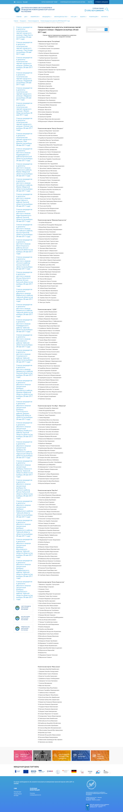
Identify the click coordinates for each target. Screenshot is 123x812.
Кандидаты (23, 21)
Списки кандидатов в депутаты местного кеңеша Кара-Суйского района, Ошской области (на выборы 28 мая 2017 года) (24, 200)
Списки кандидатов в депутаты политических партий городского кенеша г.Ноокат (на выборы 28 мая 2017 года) (24, 124)
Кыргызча (19, 2)
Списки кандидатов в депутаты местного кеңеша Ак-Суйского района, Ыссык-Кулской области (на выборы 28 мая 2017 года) (24, 231)
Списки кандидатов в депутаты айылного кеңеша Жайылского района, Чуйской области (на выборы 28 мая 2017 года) (24, 295)
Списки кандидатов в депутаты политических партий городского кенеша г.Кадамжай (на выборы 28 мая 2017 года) (24, 79)
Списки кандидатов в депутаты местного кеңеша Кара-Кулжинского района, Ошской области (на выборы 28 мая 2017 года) (24, 215)
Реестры (90, 2)
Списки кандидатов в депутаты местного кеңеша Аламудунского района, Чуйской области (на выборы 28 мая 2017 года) (24, 326)
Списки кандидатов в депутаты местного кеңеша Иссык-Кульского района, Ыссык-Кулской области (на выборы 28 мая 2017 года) (24, 279)
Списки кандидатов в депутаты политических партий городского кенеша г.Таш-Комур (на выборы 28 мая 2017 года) (24, 48)
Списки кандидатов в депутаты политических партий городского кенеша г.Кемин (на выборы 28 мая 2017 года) (24, 63)
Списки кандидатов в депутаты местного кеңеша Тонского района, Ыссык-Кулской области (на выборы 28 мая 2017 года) (24, 263)
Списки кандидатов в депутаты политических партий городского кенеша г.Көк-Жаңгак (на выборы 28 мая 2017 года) (24, 139)
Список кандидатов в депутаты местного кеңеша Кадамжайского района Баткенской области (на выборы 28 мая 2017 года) (24, 155)
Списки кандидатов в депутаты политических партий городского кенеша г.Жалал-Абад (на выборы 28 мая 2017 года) (24, 109)
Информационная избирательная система (72, 2)
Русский (25, 2)
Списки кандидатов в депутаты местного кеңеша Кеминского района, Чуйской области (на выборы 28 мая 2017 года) (24, 310)
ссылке (16, 783)
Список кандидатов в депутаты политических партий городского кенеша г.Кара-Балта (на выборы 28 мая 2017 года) (24, 33)
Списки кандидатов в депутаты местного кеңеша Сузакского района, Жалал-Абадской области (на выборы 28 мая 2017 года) (24, 170)
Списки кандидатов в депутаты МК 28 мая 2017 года (55, 21)
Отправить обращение (101, 2)
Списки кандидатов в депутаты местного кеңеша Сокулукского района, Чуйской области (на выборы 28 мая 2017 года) (24, 356)
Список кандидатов (33, 21)
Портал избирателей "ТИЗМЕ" (49, 2)
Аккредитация (17, 791)
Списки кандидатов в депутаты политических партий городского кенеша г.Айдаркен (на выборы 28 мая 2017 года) (24, 94)
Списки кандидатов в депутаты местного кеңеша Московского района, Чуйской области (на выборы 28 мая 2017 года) (24, 341)
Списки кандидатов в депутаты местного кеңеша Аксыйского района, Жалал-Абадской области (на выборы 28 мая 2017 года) (24, 185)
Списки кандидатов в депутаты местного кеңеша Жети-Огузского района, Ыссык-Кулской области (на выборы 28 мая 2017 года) (24, 247)
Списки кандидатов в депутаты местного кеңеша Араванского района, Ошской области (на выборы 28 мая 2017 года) (24, 371)
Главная (16, 21)
